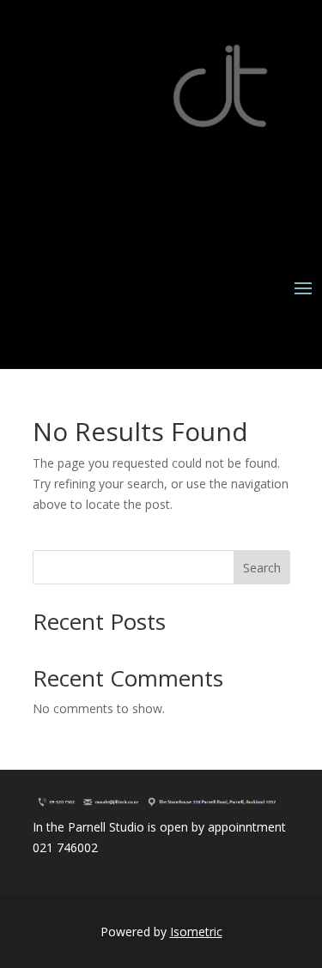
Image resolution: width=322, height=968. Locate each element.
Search (262, 568)
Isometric (196, 931)
